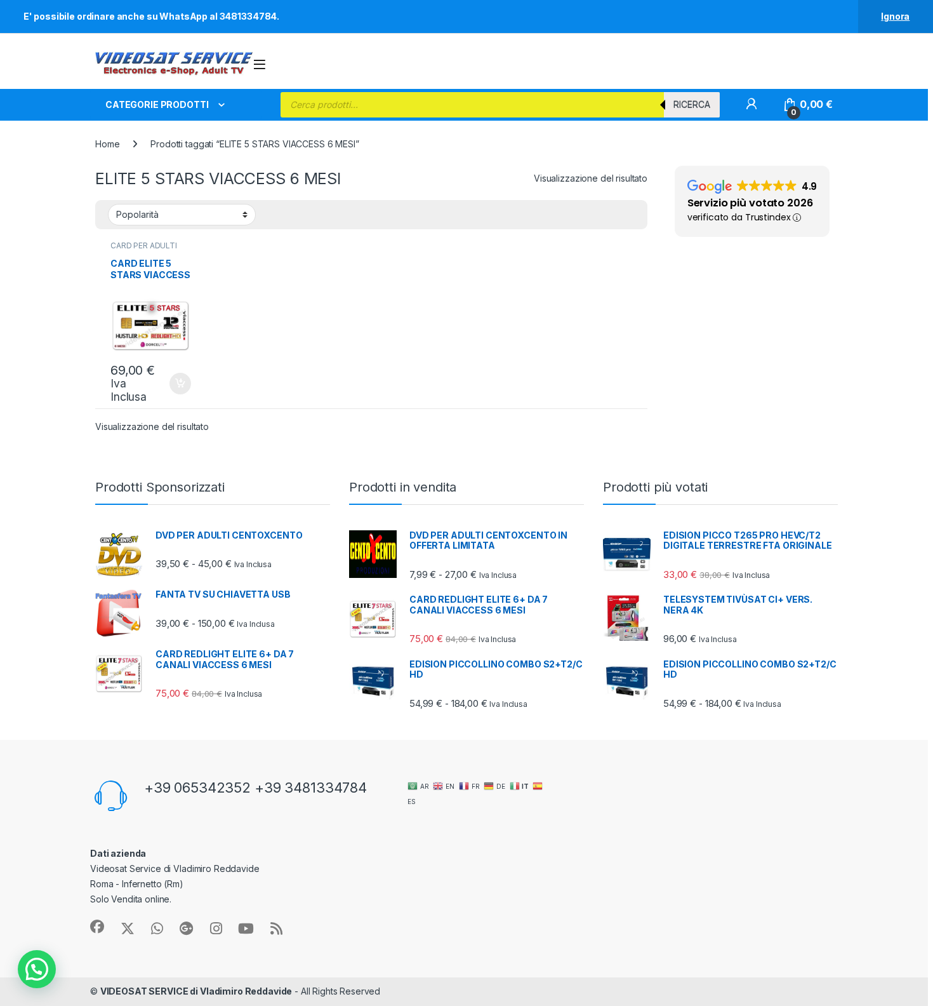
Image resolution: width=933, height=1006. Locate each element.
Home (107, 143)
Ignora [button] (895, 16)
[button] (37, 969)
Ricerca (691, 104)
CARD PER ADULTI (143, 245)
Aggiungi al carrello (173, 383)
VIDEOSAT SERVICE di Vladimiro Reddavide (196, 991)
